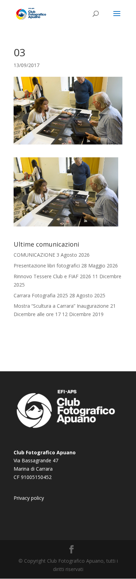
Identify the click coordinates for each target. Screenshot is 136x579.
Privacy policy (29, 498)
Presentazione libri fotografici (47, 265)
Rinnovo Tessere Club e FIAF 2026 (52, 276)
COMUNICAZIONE (34, 254)
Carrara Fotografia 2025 (41, 295)
